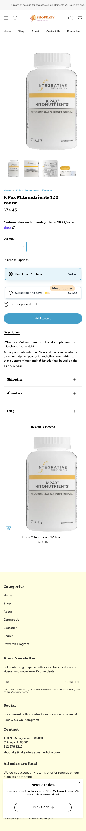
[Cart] (79, 18)
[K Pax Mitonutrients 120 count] (12, 168)
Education (10, 628)
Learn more (40, 807)
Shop (7, 603)
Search (8, 636)
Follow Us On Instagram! (21, 720)
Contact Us (11, 620)
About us (14, 393)
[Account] (70, 18)
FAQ (10, 411)
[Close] (79, 782)
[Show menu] (5, 18)
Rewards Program (16, 644)
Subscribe (72, 682)
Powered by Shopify (41, 818)
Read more (13, 366)
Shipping (15, 379)
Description (12, 332)
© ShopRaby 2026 (14, 818)
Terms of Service (12, 692)
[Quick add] (9, 528)
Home (7, 190)
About (8, 612)
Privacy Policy (67, 689)
